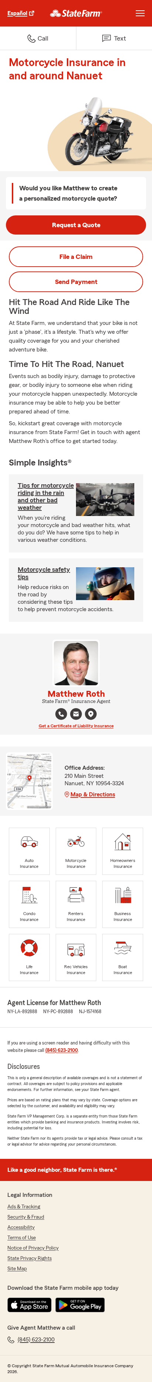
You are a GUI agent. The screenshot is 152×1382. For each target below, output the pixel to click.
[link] (76, 13)
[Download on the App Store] (29, 1305)
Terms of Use (21, 1237)
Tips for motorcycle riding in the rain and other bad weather (46, 496)
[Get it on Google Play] (80, 1305)
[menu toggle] (140, 13)
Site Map (17, 1268)
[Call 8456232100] (61, 714)
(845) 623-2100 (61, 1050)
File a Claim (76, 256)
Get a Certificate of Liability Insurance (76, 726)
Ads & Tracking (23, 1206)
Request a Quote (76, 225)
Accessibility (21, 1227)
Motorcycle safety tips (44, 573)
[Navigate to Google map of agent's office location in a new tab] (91, 714)
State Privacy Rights (29, 1258)
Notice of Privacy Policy (33, 1248)
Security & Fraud (25, 1217)
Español (17, 13)
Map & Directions (92, 794)
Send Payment (76, 281)
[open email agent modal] (76, 715)
